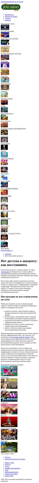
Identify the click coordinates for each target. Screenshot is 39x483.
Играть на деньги (11, 16)
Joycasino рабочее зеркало (21, 337)
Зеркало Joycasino (11, 474)
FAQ (6, 470)
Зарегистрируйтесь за (12, 2)
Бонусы (7, 457)
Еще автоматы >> (7, 250)
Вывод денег (9, 463)
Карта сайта (9, 476)
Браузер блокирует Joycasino (15, 459)
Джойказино (5, 272)
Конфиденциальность (12, 468)
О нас (7, 466)
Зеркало (8, 20)
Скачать (8, 18)
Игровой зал (9, 15)
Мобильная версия (11, 472)
